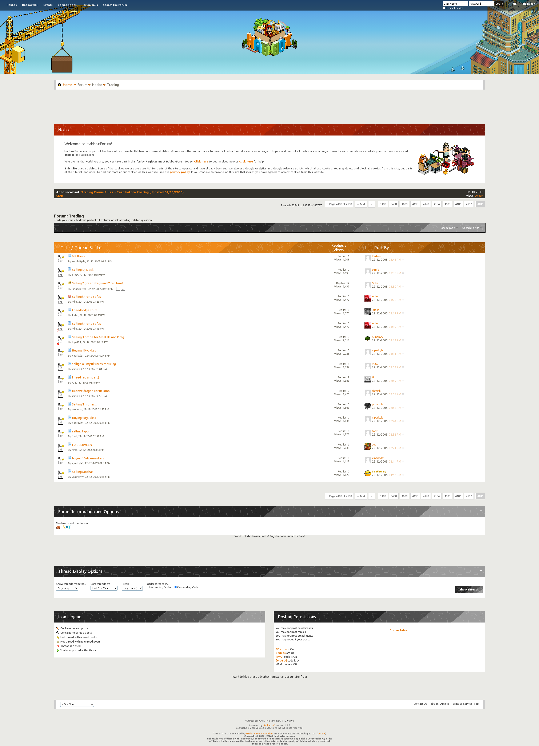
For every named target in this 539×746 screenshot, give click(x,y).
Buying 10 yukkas (84, 350)
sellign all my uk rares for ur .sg (94, 364)
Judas (75, 315)
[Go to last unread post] (403, 260)
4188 (480, 204)
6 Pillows (78, 256)
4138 (415, 204)
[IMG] (279, 656)
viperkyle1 (78, 355)
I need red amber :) (85, 377)
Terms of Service (461, 703)
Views (339, 250)
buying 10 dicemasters (88, 458)
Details (321, 733)
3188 (383, 204)
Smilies (281, 652)
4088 (404, 204)
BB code (281, 649)
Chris (59, 195)
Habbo (97, 85)
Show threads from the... (71, 583)
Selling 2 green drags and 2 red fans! (97, 283)
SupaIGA (76, 342)
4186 (458, 204)
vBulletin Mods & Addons (259, 733)
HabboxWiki (30, 4)
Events (48, 4)
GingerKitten (79, 289)
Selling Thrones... (84, 404)
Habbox (12, 4)
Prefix (125, 583)
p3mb (75, 275)
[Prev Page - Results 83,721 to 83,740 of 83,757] (371, 204)
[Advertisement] (269, 104)
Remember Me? (454, 8)
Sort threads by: (100, 583)
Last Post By (377, 247)
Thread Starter (89, 247)
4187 (469, 204)
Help (514, 3)
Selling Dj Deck (82, 269)
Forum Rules (398, 630)
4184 (437, 204)
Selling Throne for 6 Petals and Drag (98, 337)
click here (246, 161)
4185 (447, 204)
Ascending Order (160, 587)
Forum (82, 85)
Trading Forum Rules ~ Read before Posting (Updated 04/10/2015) (132, 192)
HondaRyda (78, 261)
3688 (394, 204)
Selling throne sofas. (86, 296)
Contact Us (420, 703)
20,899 (479, 195)
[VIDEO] (281, 660)
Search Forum (470, 227)
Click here (201, 161)
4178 (426, 204)
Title (65, 247)
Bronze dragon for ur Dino (91, 391)
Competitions (67, 4)
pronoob (77, 409)
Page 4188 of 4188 (340, 204)
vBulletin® (269, 725)
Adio (74, 301)
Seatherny (78, 476)
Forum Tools (447, 227)
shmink (76, 369)
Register (529, 3)
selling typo (80, 431)
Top (476, 703)
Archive (445, 703)
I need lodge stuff (84, 310)
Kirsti (74, 449)
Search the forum (115, 4)
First (362, 204)
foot (74, 436)
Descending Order (188, 587)
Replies (337, 245)
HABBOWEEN (82, 445)
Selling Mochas (82, 472)
